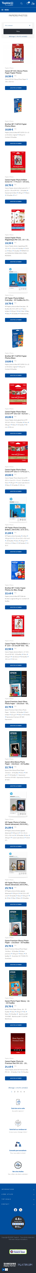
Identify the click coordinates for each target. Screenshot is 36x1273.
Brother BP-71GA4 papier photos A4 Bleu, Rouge (15, 589)
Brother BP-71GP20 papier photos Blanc (16, 125)
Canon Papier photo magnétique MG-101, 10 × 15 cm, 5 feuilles (16, 239)
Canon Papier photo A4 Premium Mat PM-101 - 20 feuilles (15, 1063)
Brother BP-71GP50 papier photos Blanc (16, 357)
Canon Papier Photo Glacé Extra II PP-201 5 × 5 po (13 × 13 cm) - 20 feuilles (17, 471)
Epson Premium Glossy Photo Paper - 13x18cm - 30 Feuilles (17, 942)
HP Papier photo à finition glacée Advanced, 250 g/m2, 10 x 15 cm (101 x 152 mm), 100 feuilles (16, 824)
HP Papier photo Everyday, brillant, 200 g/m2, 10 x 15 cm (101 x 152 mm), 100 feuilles (17, 529)
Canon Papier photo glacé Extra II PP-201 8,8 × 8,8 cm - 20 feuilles (17, 413)
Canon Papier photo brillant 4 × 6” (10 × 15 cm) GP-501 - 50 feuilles (17, 645)
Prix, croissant (18, 25)
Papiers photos (9, 68)
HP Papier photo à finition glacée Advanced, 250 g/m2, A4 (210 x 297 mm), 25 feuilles (16, 884)
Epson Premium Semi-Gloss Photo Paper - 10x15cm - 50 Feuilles (16, 703)
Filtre (18, 31)
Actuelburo (23, 1239)
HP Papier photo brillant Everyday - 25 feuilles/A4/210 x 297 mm (17, 299)
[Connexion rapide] (33, 4)
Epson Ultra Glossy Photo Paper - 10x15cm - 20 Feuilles (17, 763)
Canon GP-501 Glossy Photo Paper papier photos (16, 72)
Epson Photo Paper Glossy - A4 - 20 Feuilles (17, 1002)
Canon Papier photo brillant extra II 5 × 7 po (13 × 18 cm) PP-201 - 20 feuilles (17, 181)
